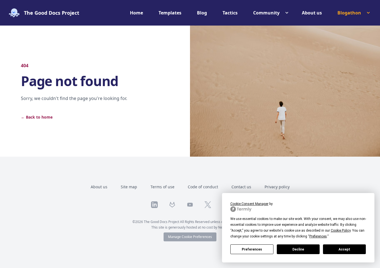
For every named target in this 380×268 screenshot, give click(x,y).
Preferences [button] (318, 236)
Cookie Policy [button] (341, 230)
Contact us (241, 186)
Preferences (252, 249)
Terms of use (162, 186)
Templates (170, 13)
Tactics (230, 13)
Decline (298, 249)
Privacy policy (277, 186)
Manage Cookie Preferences (190, 236)
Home (136, 13)
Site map (129, 186)
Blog (202, 13)
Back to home (37, 117)
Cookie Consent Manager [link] (249, 204)
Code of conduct (203, 186)
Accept (344, 249)
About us (312, 13)
